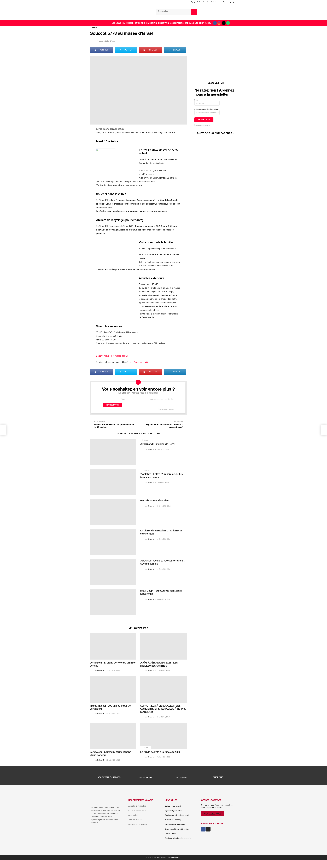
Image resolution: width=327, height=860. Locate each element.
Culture (154, 433)
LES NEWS (116, 23)
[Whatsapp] (228, 23)
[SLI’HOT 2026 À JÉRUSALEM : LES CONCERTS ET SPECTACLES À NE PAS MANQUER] (163, 689)
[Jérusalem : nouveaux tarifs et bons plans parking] (113, 736)
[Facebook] (215, 23)
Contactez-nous (215, 2)
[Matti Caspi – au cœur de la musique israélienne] (113, 602)
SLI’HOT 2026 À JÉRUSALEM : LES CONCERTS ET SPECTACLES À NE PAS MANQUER (163, 708)
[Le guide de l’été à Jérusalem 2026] (163, 736)
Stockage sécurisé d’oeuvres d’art (178, 838)
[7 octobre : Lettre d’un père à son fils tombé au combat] (113, 482)
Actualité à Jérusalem (137, 806)
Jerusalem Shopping (173, 820)
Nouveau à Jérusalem (137, 824)
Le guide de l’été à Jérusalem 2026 (160, 752)
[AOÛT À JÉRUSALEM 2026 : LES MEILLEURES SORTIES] (163, 646)
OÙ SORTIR (140, 23)
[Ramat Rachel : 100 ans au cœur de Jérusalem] (113, 689)
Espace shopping (228, 2)
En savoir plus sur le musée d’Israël (112, 356)
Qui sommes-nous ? (173, 806)
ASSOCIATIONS (177, 23)
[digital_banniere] (215, 38)
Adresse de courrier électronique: (206, 109)
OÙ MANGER (127, 23)
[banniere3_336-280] (215, 75)
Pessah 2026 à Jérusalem (154, 500)
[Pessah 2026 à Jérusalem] (113, 512)
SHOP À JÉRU (205, 23)
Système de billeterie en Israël (177, 815)
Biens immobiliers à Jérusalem (177, 829)
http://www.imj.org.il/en (140, 362)
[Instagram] (219, 23)
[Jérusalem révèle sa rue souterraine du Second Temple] (113, 572)
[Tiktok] (224, 23)
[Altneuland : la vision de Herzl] (113, 452)
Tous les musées (135, 820)
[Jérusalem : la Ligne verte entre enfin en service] (113, 646)
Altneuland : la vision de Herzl (157, 444)
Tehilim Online (170, 834)
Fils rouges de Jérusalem (175, 824)
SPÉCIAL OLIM (191, 23)
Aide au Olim (133, 815)
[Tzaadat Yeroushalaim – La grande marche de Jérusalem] (3, 430)
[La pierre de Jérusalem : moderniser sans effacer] (113, 542)
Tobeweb (162, 857)
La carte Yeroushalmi (137, 810)
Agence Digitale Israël (173, 811)
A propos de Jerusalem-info (199, 2)
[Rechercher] (194, 12)
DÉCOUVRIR (163, 23)
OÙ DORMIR (151, 23)
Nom (196, 100)
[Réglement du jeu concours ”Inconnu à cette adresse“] (324, 430)
